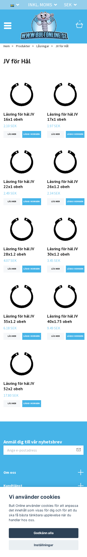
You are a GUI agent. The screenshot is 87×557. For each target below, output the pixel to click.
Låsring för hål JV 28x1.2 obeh (18, 257)
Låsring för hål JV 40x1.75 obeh (62, 325)
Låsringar (42, 52)
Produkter (23, 52)
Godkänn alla (44, 533)
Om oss (9, 478)
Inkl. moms (40, 4)
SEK (68, 4)
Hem (6, 52)
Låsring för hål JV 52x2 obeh (18, 392)
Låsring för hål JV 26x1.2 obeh (62, 190)
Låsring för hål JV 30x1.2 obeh (62, 257)
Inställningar (43, 545)
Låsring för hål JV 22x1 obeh (18, 190)
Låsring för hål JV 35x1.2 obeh (18, 325)
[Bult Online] (44, 28)
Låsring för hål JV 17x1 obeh (62, 123)
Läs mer (12, 140)
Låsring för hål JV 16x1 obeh (18, 123)
